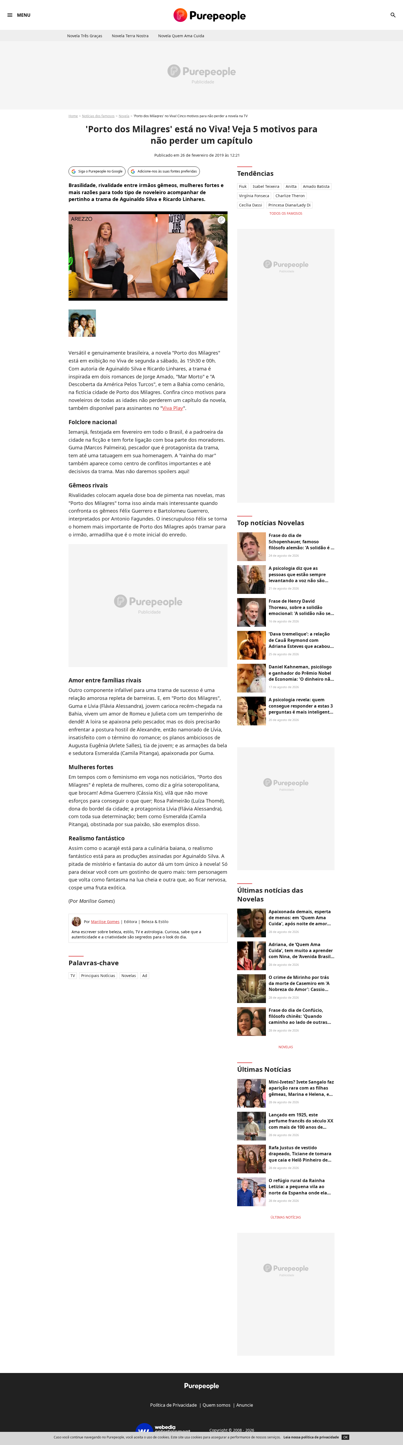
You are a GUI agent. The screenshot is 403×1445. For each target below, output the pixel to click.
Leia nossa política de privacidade (311, 1437)
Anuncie (244, 1405)
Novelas (128, 975)
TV (72, 975)
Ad (144, 975)
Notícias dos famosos (98, 116)
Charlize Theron (290, 195)
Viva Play (172, 408)
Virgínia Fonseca (254, 195)
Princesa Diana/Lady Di (289, 205)
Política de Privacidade (173, 1405)
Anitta (291, 186)
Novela (124, 116)
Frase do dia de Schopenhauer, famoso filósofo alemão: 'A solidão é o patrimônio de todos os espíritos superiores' (301, 547)
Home (73, 116)
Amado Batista (316, 186)
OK (345, 1437)
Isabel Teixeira (266, 186)
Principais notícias (98, 975)
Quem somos (217, 1405)
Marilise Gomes (105, 921)
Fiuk (242, 186)
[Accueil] (210, 15)
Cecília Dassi (250, 205)
